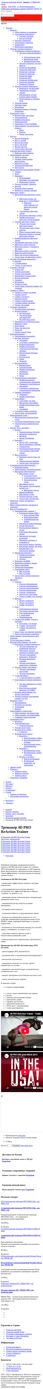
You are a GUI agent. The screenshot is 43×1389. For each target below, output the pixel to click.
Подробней (6, 1161)
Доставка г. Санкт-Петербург (17, 1336)
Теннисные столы (17, 113)
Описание (9, 856)
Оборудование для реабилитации (28, 469)
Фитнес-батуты (21, 147)
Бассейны (18, 721)
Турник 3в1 (19, 270)
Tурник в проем (21, 284)
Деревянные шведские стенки (26, 242)
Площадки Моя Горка (27, 70)
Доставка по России (14, 1338)
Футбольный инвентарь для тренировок (29, 763)
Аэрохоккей (19, 707)
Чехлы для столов (26, 134)
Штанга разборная (26, 601)
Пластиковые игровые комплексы (28, 680)
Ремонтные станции (27, 182)
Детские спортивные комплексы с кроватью (28, 664)
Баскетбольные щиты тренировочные (32, 745)
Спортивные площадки (24, 43)
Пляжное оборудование (24, 188)
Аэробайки (23, 409)
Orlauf (21, 359)
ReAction (21, 1135)
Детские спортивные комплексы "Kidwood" (28, 656)
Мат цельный (24, 571)
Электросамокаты (26, 726)
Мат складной (24, 574)
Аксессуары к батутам (23, 149)
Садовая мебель (21, 263)
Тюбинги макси (21, 771)
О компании (11, 1355)
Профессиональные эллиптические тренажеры (29, 381)
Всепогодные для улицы (24, 115)
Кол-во (3, 1146)
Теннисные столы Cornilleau (26, 124)
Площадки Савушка (27, 72)
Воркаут (13, 30)
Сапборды (23, 732)
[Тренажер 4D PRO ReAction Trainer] (15, 837)
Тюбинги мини (21, 776)
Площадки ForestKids (27, 68)
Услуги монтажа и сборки (20, 640)
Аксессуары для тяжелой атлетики (28, 632)
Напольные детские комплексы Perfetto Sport (28, 652)
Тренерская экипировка (24, 567)
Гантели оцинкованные (28, 586)
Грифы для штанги (26, 605)
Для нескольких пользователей (25, 316)
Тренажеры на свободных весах (27, 322)
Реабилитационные (27, 345)
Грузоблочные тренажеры (25, 309)
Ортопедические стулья (28, 497)
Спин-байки (20, 399)
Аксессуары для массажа (29, 499)
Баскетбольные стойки (33, 738)
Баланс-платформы (26, 438)
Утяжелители (24, 447)
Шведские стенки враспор (25, 245)
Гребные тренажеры (23, 392)
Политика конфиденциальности (18, 1349)
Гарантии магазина (13, 1330)
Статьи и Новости (13, 1353)
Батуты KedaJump (22, 138)
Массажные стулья (26, 494)
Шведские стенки (17, 193)
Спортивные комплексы (24, 34)
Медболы (23, 436)
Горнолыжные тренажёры (25, 336)
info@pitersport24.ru (13, 1368)
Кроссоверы (19, 326)
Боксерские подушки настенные (27, 537)
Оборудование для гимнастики (27, 713)
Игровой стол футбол (23, 705)
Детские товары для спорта (25, 667)
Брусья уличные (25, 38)
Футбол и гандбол (26, 757)
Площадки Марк (25, 76)
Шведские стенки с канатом (26, 251)
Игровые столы (16, 701)
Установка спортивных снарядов (19, 1334)
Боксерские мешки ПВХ (29, 513)
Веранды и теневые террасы (26, 190)
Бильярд (18, 709)
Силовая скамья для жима (25, 303)
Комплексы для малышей (29, 88)
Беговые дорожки (22, 338)
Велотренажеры (21, 363)
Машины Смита (21, 324)
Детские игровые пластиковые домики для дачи (27, 697)
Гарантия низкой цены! (15, 1332)
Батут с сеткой (20, 140)
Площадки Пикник (26, 84)
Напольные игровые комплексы (27, 644)
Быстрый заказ (27, 1146)
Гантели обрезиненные (28, 584)
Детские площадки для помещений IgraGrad (28, 647)
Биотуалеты (19, 168)
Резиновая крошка (31, 517)
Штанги (18, 599)
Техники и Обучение (18, 794)
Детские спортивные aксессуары (27, 670)
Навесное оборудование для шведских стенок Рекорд (31, 206)
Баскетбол (23, 736)
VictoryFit (18, 330)
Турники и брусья (17, 267)
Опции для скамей (22, 305)
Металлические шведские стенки (28, 195)
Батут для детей (21, 145)
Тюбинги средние (22, 773)
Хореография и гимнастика (21, 711)
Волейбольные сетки (32, 751)
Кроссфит (19, 440)
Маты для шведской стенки (30, 232)
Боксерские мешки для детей (30, 546)
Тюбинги (14, 769)
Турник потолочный (23, 274)
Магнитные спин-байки (28, 403)
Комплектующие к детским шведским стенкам (30, 235)
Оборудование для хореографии (27, 715)
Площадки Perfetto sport (28, 80)
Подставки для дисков (28, 624)
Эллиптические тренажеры (25, 378)
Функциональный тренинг (29, 449)
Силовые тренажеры (18, 307)
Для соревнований (26, 613)
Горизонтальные (25, 367)
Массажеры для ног (31, 490)
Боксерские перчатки (23, 553)
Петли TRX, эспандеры (28, 442)
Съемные (18, 280)
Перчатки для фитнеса (28, 434)
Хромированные (25, 617)
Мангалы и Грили (22, 163)
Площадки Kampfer (26, 82)
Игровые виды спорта (23, 734)
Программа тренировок (19, 796)
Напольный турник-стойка (25, 276)
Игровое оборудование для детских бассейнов (25, 693)
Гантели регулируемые (28, 594)
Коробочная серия (31, 59)
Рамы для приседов (22, 328)
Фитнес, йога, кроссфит (19, 428)
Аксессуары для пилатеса (29, 463)
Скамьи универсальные (24, 301)
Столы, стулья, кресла (23, 265)
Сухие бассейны (21, 676)
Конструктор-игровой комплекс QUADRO (27, 689)
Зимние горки (15, 767)
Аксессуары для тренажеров (26, 413)
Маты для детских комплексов (27, 255)
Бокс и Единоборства (18, 509)
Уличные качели (21, 103)
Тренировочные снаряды (25, 511)
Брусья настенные (22, 278)
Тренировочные (21, 122)
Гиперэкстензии (21, 299)
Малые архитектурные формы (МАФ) (25, 170)
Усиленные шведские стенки (30, 215)
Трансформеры (20, 703)
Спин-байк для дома (27, 401)
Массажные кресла (26, 484)
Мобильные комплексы (24, 47)
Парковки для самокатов (29, 180)
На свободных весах (27, 320)
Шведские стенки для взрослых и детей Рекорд (29, 200)
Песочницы (19, 107)
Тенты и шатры (21, 157)
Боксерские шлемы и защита (26, 563)
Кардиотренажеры (17, 334)
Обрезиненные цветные (28, 609)
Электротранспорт (22, 723)
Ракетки (22, 132)
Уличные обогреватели (24, 165)
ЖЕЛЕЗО (14, 580)
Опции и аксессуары (23, 332)
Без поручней (24, 357)
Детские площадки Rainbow (30, 53)
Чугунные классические (28, 611)
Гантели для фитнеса (27, 592)
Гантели (18, 582)
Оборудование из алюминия (26, 32)
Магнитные (23, 374)
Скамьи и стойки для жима (25, 292)
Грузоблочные (24, 313)
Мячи (21, 130)
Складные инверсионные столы (27, 422)
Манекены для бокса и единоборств (28, 541)
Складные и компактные (29, 342)
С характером (24, 615)
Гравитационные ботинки (29, 432)
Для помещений (21, 118)
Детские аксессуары (22, 728)
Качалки (18, 261)
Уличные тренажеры (23, 41)
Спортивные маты (22, 569)
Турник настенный (22, 272)
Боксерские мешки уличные (30, 544)
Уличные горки (21, 105)
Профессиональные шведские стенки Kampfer (29, 219)
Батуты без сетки (21, 143)
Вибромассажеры (21, 467)
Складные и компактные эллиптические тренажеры (29, 389)
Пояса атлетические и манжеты (27, 634)
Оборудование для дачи (19, 155)
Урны (17, 174)
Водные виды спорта (23, 730)
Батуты (13, 136)
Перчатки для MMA (22, 561)
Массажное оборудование (25, 472)
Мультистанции (21, 311)
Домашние (23, 340)
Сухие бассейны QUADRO (30, 678)
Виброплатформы (26, 492)
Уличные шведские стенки (20, 151)
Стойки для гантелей (27, 626)
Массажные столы (26, 474)
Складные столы (30, 476)
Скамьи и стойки (17, 290)
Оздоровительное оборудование (23, 465)
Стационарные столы (32, 478)
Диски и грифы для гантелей (30, 596)
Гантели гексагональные (29, 588)
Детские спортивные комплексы (23, 259)
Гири (17, 607)
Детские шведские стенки (25, 222)
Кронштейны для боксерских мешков (27, 550)
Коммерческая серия (32, 61)
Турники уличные (26, 36)
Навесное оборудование (24, 153)
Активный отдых (17, 719)
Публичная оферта (13, 1347)
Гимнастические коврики (29, 461)
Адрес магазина (12, 1371)
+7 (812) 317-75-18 (13, 1366)
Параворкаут (20, 45)
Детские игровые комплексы (26, 86)
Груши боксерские (26, 526)
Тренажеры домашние (18, 778)
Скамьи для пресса (22, 297)
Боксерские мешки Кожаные (30, 524)
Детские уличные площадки (21, 49)
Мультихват (19, 282)
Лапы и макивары (22, 565)
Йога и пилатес (21, 455)
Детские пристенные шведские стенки (27, 225)
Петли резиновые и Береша (30, 444)
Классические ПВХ (31, 515)
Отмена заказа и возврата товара (19, 1351)
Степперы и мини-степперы (26, 411)
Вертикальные (25, 365)
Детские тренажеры (27, 673)
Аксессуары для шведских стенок (28, 257)
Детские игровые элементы (25, 184)
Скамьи (18, 172)
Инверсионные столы (19, 415)
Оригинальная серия (32, 57)
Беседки (18, 186)
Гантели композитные (28, 590)
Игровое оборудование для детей (23, 642)
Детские (22, 559)
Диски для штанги (26, 603)
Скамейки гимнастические (25, 717)
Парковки (19, 176)
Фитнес (18, 430)
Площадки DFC (25, 78)
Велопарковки (25, 178)
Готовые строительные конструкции (24, 160)
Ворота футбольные (31, 759)
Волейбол (23, 748)
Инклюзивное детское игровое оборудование (28, 96)
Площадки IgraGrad (27, 74)
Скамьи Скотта (20, 295)
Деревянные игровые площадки (27, 51)
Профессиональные (22, 120)
